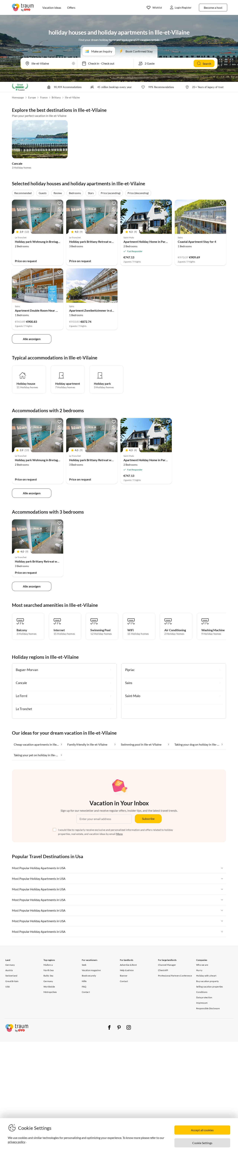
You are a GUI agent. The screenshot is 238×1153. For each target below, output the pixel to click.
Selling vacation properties (209, 986)
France (44, 97)
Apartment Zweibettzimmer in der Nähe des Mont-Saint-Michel (111, 310)
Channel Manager (167, 964)
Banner (123, 975)
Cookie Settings (202, 1143)
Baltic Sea (48, 975)
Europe (32, 97)
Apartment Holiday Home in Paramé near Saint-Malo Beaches (164, 241)
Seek (84, 964)
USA (7, 986)
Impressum (202, 1002)
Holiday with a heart (206, 975)
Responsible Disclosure (208, 1008)
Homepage (18, 97)
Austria (9, 970)
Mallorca (48, 964)
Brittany (56, 97)
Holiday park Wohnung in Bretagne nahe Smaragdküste (51, 241)
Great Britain (12, 981)
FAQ (84, 986)
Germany (10, 964)
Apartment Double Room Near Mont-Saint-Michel (48, 310)
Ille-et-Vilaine (72, 97)
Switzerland (11, 975)
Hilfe (84, 981)
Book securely (89, 975)
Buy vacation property (207, 981)
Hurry (199, 970)
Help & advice (127, 970)
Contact (86, 992)
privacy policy (16, 1142)
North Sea (49, 970)
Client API (163, 970)
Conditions (201, 992)
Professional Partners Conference (175, 975)
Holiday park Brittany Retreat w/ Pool (94, 241)
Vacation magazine (91, 970)
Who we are (202, 964)
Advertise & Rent (128, 964)
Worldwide (49, 986)
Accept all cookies (202, 1130)
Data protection (204, 997)
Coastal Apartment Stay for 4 (197, 241)
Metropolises (50, 992)
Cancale (17, 163)
